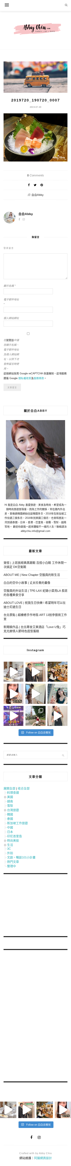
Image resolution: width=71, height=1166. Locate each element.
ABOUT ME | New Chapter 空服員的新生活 (32, 574)
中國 (10, 827)
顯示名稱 (10, 285)
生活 (10, 845)
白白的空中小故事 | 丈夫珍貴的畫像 (27, 582)
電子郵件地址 (11, 302)
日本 (10, 831)
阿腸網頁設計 (43, 1158)
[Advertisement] (33, 906)
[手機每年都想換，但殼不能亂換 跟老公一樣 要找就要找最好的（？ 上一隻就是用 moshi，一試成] (57, 694)
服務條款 (39, 378)
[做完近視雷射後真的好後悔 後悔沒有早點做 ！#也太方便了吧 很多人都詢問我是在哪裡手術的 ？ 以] (13, 694)
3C (9, 848)
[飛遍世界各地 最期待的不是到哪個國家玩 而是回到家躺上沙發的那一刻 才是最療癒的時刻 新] (13, 672)
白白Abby (38, 194)
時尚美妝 (13, 840)
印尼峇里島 (14, 836)
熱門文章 (13, 861)
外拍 (10, 853)
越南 (10, 801)
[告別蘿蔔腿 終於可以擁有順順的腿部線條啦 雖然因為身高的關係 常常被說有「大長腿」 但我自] (35, 716)
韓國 (10, 814)
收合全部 (24, 788)
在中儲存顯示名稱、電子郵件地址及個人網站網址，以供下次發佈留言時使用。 (11, 354)
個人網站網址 (11, 318)
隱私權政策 (24, 378)
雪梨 (10, 805)
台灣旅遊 (13, 810)
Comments (35, 175)
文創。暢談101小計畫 (21, 857)
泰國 (10, 818)
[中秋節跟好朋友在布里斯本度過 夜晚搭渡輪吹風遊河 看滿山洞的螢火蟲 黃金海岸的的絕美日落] (57, 716)
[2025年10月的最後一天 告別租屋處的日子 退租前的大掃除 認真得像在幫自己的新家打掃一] (35, 694)
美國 (10, 797)
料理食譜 (13, 792)
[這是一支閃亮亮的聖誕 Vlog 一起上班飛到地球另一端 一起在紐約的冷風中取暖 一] (35, 672)
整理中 (11, 866)
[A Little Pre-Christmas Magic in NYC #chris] (57, 672)
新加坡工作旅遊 (17, 823)
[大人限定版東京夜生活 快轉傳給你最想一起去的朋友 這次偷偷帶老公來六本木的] (13, 716)
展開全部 (9, 788)
